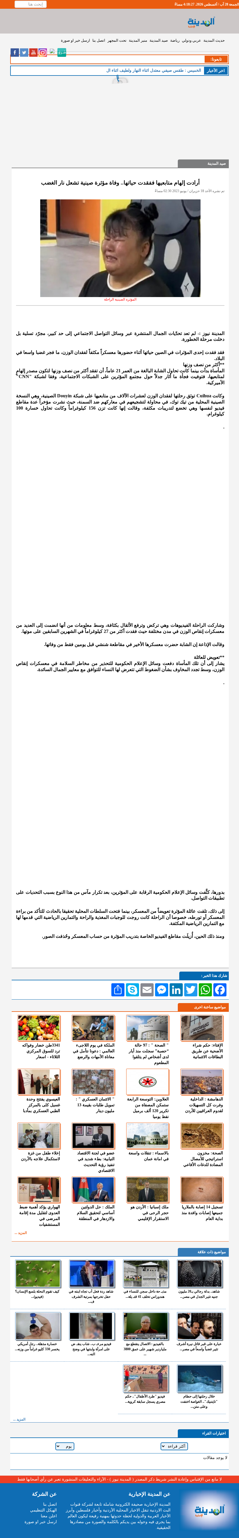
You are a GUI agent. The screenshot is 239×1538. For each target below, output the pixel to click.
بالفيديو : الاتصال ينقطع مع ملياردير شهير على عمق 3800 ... (145, 1349)
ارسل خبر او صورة (75, 40)
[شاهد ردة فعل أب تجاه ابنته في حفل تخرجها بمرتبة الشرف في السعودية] (92, 1274)
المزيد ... (21, 1233)
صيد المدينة (159, 40)
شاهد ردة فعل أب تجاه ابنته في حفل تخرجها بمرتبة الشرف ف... (91, 1296)
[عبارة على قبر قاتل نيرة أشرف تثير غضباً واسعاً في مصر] (199, 1326)
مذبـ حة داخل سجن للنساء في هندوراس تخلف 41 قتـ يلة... (145, 1293)
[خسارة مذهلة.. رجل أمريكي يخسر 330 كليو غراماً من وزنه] (38, 1326)
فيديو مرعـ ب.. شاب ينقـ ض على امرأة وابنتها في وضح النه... (91, 1349)
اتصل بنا (98, 40)
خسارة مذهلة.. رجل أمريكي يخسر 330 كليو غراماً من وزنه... (37, 1346)
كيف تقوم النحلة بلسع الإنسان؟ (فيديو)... (37, 1293)
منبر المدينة (138, 40)
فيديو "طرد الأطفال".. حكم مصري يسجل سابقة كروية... (145, 1398)
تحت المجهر (117, 40)
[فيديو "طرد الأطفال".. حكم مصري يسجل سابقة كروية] (145, 1379)
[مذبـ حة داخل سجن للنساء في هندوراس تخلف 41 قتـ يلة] (145, 1274)
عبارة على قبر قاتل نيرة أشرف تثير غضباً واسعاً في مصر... (199, 1346)
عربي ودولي (191, 40)
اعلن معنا (49, 1516)
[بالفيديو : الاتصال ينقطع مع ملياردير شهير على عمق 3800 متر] (145, 1326)
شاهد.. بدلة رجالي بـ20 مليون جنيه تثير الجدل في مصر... (199, 1293)
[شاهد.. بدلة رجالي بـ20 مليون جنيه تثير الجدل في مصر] (199, 1274)
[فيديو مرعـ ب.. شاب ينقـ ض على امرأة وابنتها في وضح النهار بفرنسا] (92, 1326)
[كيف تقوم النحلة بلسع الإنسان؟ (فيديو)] (38, 1274)
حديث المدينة (214, 40)
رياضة (175, 40)
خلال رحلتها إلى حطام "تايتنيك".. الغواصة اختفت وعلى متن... (199, 1401)
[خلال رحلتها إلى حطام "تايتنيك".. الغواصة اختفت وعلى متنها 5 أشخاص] (199, 1379)
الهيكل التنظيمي (43, 1510)
